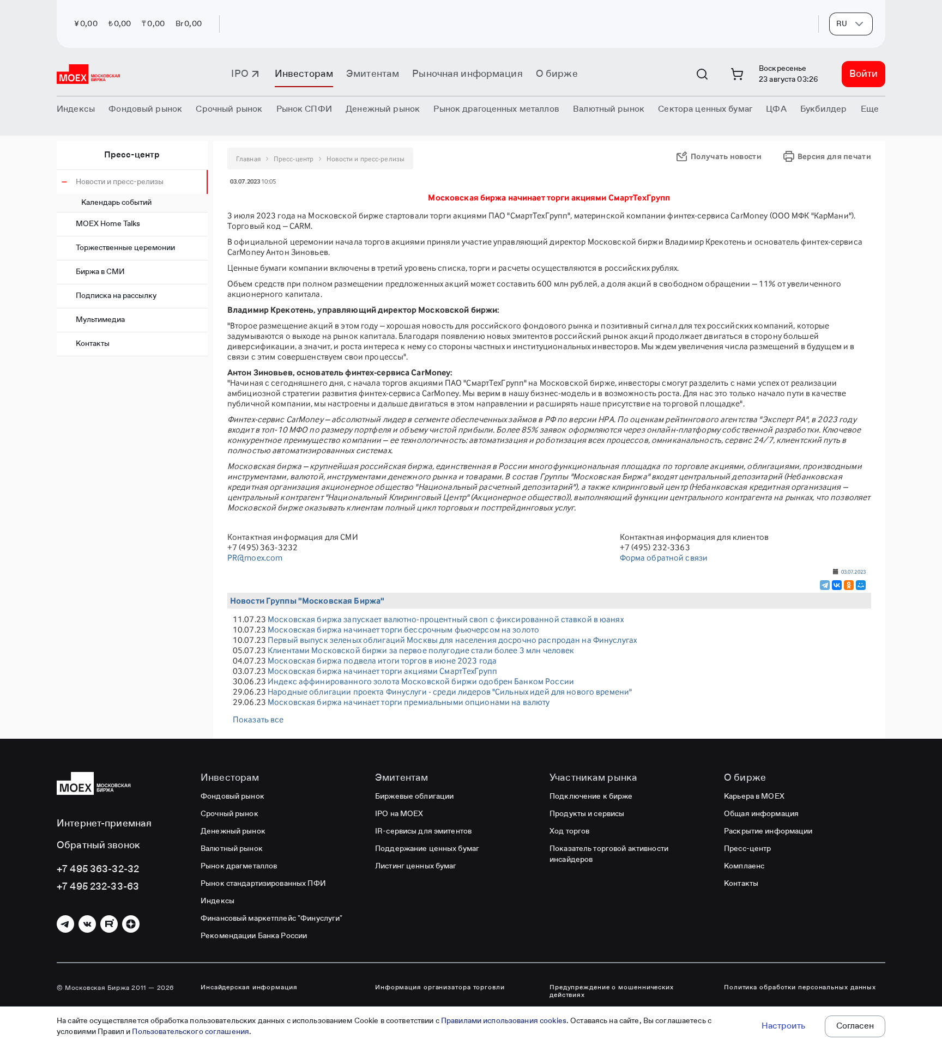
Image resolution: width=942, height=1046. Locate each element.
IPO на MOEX (399, 814)
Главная (248, 159)
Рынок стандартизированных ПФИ (263, 883)
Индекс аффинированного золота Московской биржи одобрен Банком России (421, 681)
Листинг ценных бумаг (416, 866)
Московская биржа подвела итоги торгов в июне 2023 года (382, 660)
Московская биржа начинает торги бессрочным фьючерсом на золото (403, 629)
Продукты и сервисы (587, 814)
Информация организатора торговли (440, 987)
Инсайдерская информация (249, 987)
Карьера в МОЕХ (754, 796)
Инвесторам (304, 74)
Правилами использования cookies (503, 1021)
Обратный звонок (98, 845)
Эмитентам (372, 74)
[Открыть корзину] (737, 74)
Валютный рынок (232, 849)
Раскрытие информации (768, 831)
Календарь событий (116, 202)
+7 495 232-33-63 (98, 887)
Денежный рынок (233, 831)
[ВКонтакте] (837, 585)
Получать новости (726, 156)
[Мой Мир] (861, 585)
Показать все (258, 719)
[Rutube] (109, 924)
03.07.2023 (853, 571)
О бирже (557, 74)
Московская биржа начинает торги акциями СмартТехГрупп (382, 671)
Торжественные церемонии (125, 248)
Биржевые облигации (414, 796)
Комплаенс (744, 866)
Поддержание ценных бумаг (427, 849)
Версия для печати (834, 156)
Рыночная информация (467, 74)
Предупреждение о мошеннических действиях (612, 991)
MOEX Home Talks (108, 224)
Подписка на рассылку (116, 296)
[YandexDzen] (131, 924)
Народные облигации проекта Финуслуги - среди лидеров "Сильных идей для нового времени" (450, 691)
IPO (239, 74)
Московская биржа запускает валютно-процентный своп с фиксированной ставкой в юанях (446, 619)
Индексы (217, 901)
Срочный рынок (229, 814)
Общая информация (761, 814)
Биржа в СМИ (100, 272)
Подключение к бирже (591, 796)
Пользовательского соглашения (190, 1032)
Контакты (93, 344)
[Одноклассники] (849, 585)
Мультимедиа (100, 320)
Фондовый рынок (232, 796)
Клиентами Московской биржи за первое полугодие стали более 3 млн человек (421, 650)
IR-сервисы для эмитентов (423, 831)
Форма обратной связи (664, 557)
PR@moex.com (254, 557)
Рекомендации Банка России (254, 936)
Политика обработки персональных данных (800, 987)
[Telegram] (825, 585)
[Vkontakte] (87, 924)
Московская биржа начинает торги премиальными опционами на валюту (409, 702)
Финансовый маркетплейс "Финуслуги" (271, 918)
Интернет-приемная (104, 824)
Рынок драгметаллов (239, 866)
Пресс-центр (132, 155)
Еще (870, 109)
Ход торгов (569, 831)
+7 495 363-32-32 (98, 869)
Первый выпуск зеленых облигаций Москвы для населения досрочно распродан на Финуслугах (452, 640)
